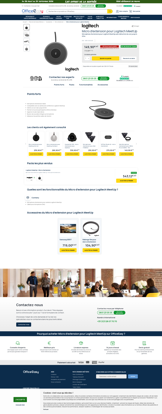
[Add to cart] (36, 154)
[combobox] (80, 11)
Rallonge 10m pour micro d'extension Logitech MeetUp (89, 242)
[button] (26, 34)
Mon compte (123, 11)
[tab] (81, 94)
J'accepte (20, 399)
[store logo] (32, 11)
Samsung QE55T (66, 240)
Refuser (46, 409)
